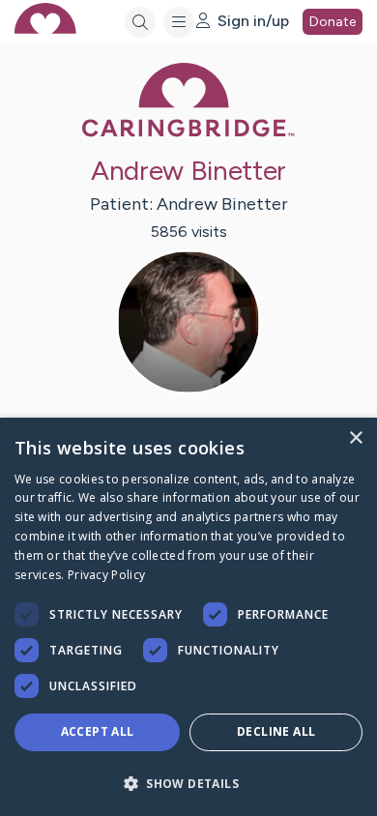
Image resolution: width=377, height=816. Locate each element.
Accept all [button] (97, 731)
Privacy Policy (106, 575)
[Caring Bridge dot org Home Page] (188, 133)
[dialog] (188, 617)
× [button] (355, 438)
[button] (188, 783)
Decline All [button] (276, 731)
